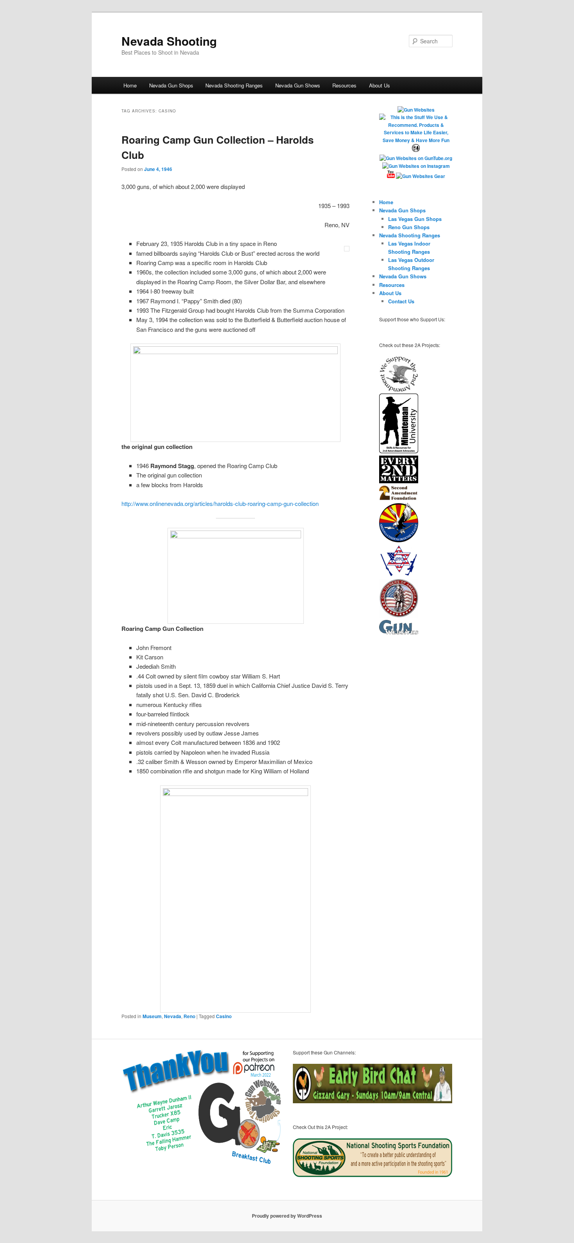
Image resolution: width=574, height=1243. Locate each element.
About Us (379, 85)
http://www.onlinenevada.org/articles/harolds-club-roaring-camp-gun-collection (220, 503)
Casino (224, 1016)
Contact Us (401, 301)
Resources (344, 85)
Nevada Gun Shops (171, 85)
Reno (189, 1016)
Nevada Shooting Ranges (234, 85)
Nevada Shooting (169, 40)
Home (130, 85)
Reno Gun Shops (409, 227)
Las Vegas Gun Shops (415, 219)
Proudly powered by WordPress (287, 1215)
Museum (152, 1016)
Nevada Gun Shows (297, 85)
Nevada (172, 1016)
